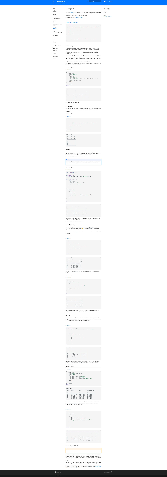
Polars (53, 3)
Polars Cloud (58, 3)
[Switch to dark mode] (88, 1)
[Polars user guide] (53, 1)
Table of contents (107, 8)
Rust (72, 67)
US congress (79, 17)
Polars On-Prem (64, 3)
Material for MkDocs (58, 475)
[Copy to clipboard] (100, 25)
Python (68, 67)
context (71, 12)
